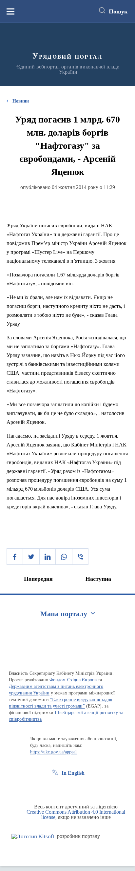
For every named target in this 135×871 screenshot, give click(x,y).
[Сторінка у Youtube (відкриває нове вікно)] (79, 788)
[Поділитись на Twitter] (31, 556)
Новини (20, 101)
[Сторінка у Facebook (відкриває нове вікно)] (55, 788)
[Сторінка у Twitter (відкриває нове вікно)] (67, 788)
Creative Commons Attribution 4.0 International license (76, 814)
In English (73, 773)
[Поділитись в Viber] (80, 556)
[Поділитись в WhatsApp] (64, 556)
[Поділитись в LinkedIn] (47, 556)
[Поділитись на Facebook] (15, 556)
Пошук (118, 11)
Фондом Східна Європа (73, 679)
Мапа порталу (63, 614)
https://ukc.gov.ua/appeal (53, 751)
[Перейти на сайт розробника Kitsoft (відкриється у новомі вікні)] (33, 836)
